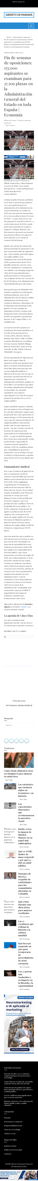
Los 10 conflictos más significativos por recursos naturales (18, 1096)
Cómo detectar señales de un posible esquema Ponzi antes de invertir (18, 1083)
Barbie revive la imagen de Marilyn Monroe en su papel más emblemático (25, 836)
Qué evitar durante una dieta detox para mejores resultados (25, 907)
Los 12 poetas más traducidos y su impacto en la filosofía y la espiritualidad (25, 978)
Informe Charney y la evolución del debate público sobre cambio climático (18, 1103)
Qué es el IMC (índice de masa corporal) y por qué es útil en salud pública (26, 858)
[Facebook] (6, 741)
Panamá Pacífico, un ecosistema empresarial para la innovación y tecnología (17, 1076)
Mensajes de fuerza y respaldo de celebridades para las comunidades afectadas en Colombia (25, 883)
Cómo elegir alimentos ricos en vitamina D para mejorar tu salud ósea (18, 773)
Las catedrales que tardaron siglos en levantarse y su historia (26, 790)
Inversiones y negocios (13, 52)
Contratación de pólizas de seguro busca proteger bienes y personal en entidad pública (18, 1089)
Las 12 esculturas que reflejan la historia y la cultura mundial (26, 928)
